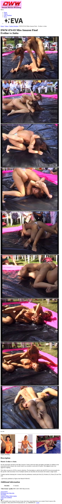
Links (2, 499)
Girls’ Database (8, 15)
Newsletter (3, 494)
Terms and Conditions (6, 497)
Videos (5, 14)
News (5, 16)
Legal (37, 502)
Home (5, 12)
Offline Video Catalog (11, 496)
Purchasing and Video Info (7, 493)
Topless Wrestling (13, 26)
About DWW (4, 491)
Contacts (3, 496)
